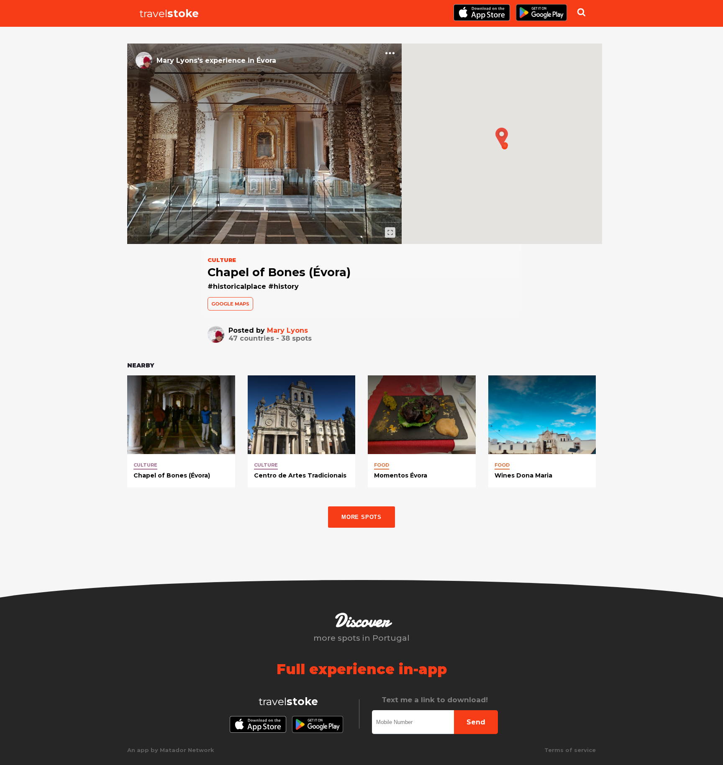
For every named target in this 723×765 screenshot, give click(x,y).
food (381, 465)
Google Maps (230, 304)
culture (145, 465)
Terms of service (570, 750)
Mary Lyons (287, 330)
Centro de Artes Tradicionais (300, 475)
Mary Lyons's (179, 60)
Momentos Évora (400, 475)
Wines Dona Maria (523, 475)
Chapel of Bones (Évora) (171, 475)
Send (476, 722)
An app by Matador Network (170, 750)
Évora (266, 60)
